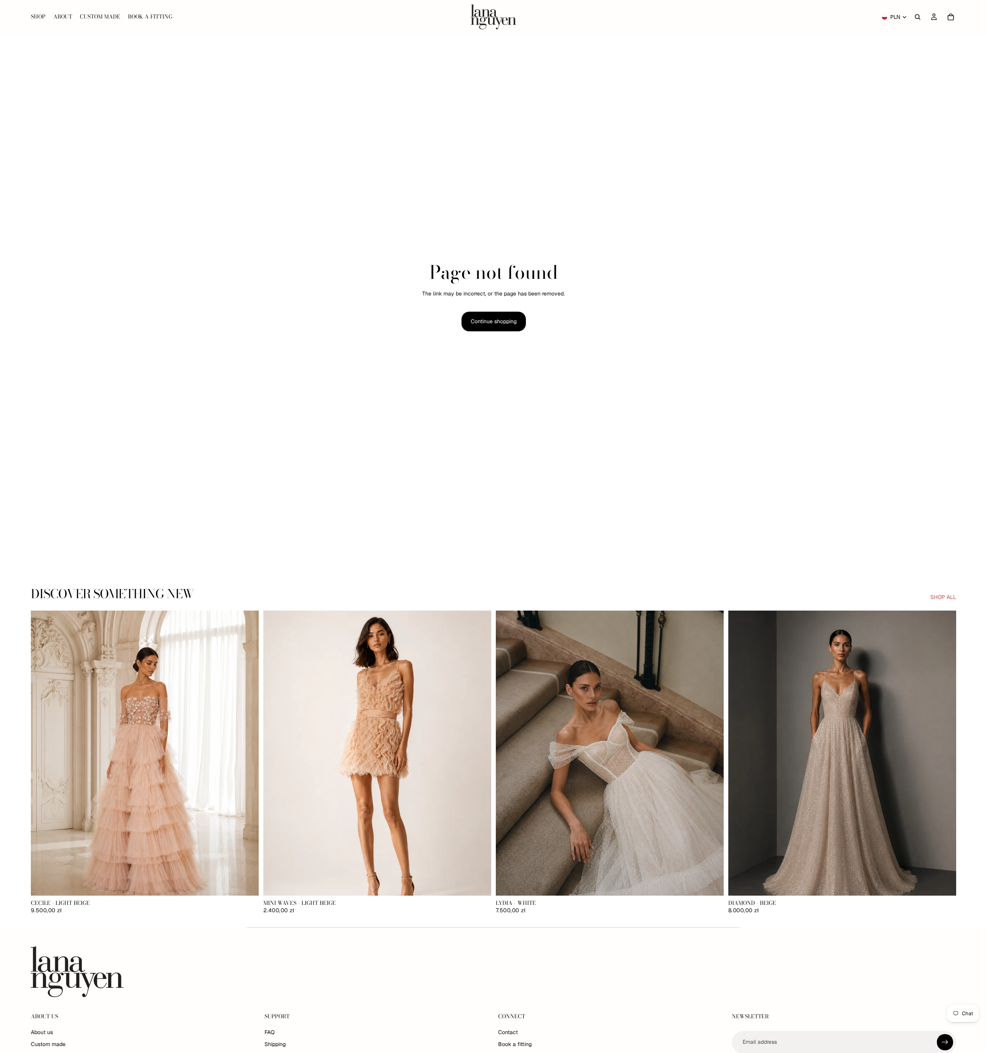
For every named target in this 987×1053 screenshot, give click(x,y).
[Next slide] (247, 752)
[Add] (247, 884)
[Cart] (950, 16)
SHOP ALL (943, 597)
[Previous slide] (42, 752)
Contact (508, 1032)
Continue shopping (494, 321)
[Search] (917, 16)
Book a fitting (515, 1044)
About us (42, 1032)
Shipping (275, 1044)
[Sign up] (945, 1042)
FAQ (269, 1032)
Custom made (48, 1044)
